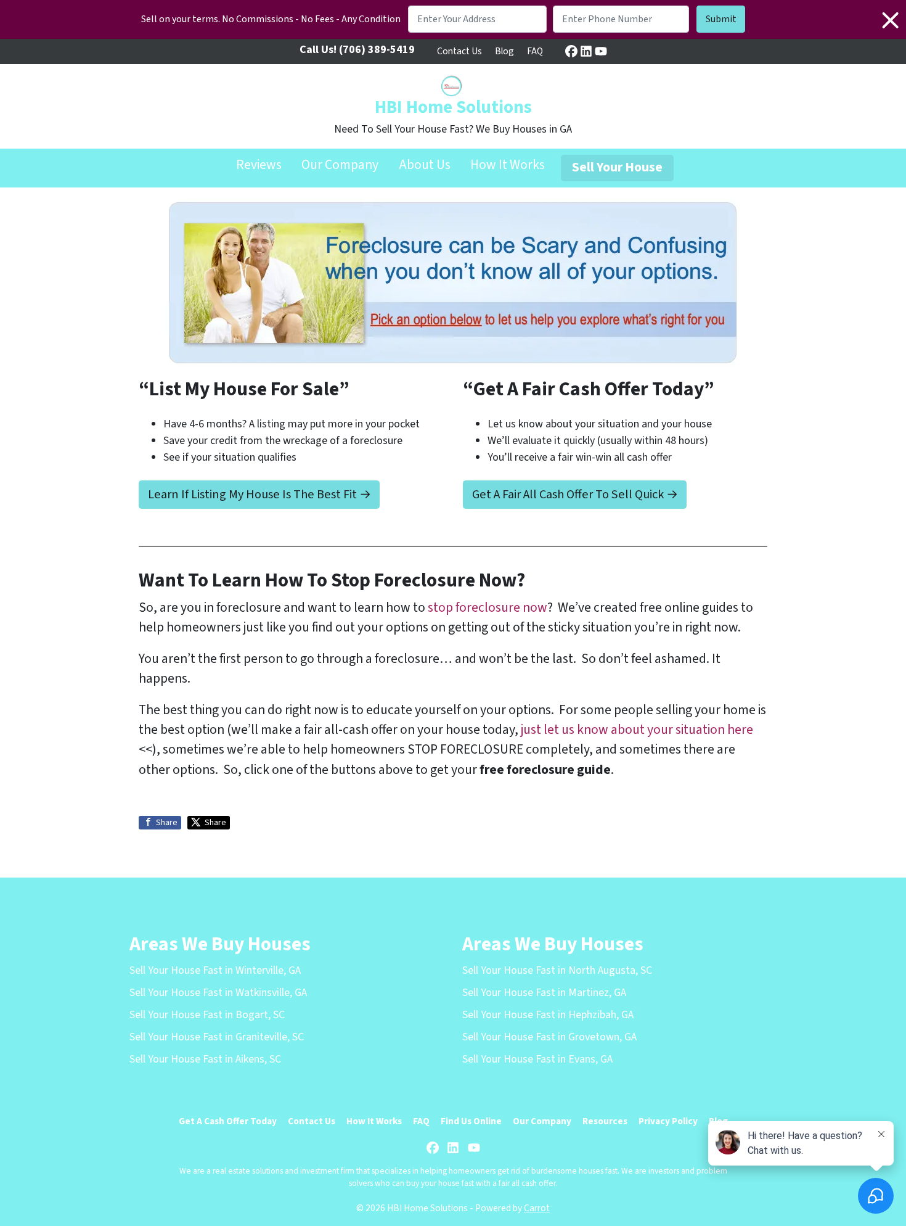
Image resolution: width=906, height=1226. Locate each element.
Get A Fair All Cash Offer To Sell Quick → (575, 494)
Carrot (537, 1208)
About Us (425, 165)
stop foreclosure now (487, 607)
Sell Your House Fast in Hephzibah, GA (548, 1014)
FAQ (535, 51)
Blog (504, 51)
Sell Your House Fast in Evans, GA (537, 1059)
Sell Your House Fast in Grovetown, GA (549, 1037)
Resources (604, 1121)
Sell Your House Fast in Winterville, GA (215, 970)
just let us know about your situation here (637, 729)
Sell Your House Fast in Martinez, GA (544, 992)
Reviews (259, 165)
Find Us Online (471, 1121)
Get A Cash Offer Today (228, 1121)
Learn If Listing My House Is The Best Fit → (259, 494)
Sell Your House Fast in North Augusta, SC (557, 970)
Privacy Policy (668, 1121)
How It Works (507, 165)
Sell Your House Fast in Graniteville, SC (216, 1037)
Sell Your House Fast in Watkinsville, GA (218, 992)
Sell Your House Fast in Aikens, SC (205, 1059)
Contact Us (459, 51)
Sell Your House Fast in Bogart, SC (207, 1014)
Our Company (339, 165)
